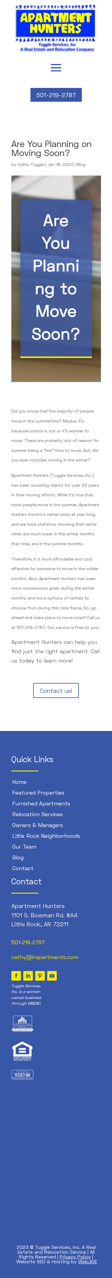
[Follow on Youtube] (52, 976)
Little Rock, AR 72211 (39, 924)
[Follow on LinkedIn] (28, 976)
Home (19, 781)
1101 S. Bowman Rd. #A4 (44, 915)
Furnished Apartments (41, 803)
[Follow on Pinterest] (40, 976)
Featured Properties (38, 792)
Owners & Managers (37, 825)
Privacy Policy (75, 1256)
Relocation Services (37, 814)
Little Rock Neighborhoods (46, 835)
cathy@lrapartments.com (44, 957)
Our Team (24, 846)
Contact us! (56, 690)
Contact (22, 868)
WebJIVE (87, 1261)
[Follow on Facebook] (16, 976)
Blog (80, 164)
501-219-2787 (56, 94)
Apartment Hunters (38, 905)
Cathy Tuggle (31, 164)
